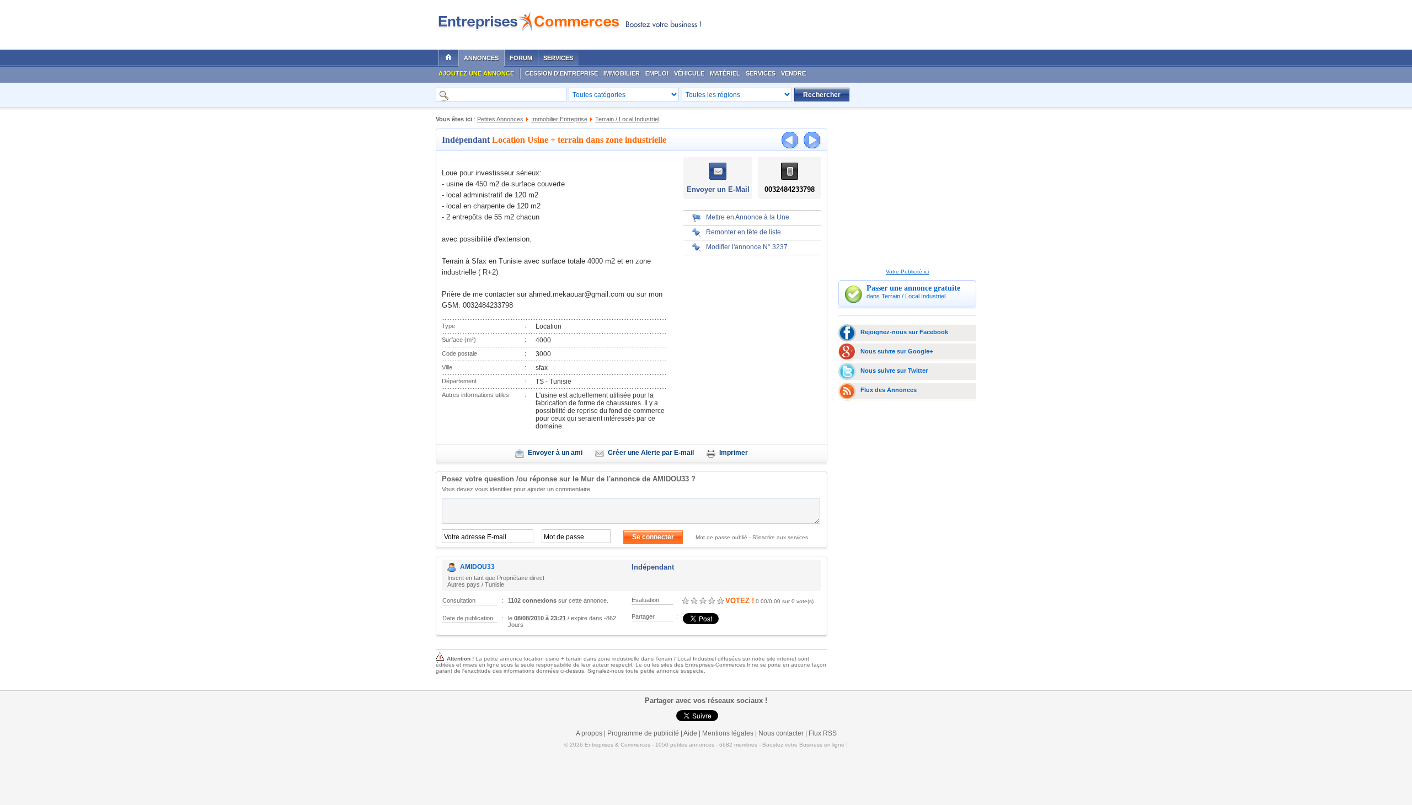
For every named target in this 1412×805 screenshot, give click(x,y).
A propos (589, 733)
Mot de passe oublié (721, 537)
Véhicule (689, 73)
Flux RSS (823, 733)
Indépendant (466, 139)
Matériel (725, 73)
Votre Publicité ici (907, 272)
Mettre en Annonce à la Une (747, 217)
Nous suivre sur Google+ (896, 351)
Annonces (481, 58)
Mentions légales (727, 733)
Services (558, 58)
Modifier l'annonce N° (747, 247)
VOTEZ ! (739, 601)
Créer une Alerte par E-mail (651, 453)
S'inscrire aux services (780, 537)
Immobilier (621, 73)
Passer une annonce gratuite (913, 288)
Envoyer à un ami (555, 453)
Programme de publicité (643, 733)
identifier (501, 489)
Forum (521, 58)
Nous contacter (781, 733)
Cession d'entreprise (561, 73)
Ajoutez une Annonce (476, 73)
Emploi (656, 73)
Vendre (793, 73)
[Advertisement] (844, 22)
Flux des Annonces (888, 390)
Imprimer (733, 453)
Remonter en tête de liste (743, 232)
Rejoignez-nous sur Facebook (904, 332)
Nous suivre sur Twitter (894, 370)
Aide (690, 733)
